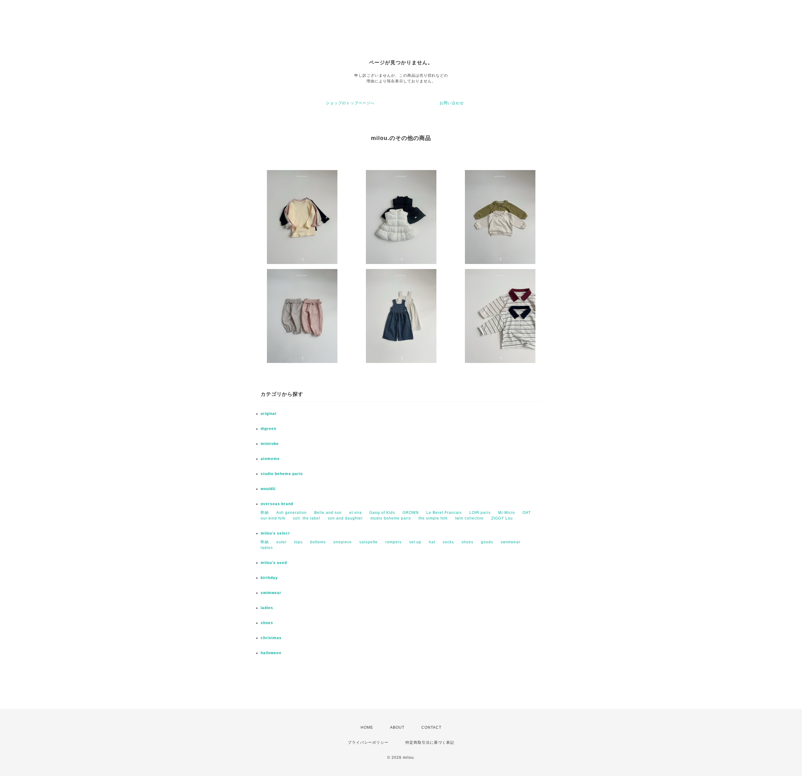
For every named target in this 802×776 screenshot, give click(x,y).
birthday (269, 578)
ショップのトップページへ (350, 103)
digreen (268, 429)
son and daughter (345, 518)
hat (432, 542)
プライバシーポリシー (368, 742)
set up (415, 542)
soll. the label (306, 518)
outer (281, 542)
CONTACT (431, 727)
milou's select (275, 533)
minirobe (270, 444)
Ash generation (291, 512)
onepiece (342, 542)
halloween (271, 653)
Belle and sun (328, 512)
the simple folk (433, 518)
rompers (393, 542)
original (268, 413)
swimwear (510, 542)
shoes (467, 542)
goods (487, 542)
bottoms (318, 542)
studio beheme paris (282, 474)
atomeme (270, 459)
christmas (271, 638)
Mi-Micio (506, 512)
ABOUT (397, 727)
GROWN (411, 512)
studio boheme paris (390, 518)
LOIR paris (480, 512)
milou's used (274, 563)
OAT (527, 512)
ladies (267, 548)
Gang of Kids (382, 512)
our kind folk (273, 518)
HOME (367, 727)
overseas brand (277, 504)
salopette (368, 542)
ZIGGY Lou (502, 518)
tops (298, 542)
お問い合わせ (452, 103)
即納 (265, 512)
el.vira (355, 512)
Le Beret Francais (444, 512)
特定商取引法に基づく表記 (429, 742)
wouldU (268, 489)
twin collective (469, 518)
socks (448, 542)
